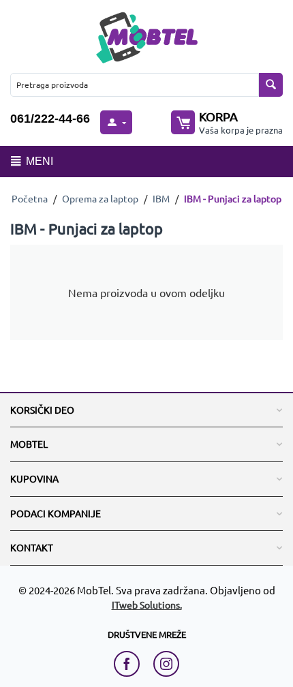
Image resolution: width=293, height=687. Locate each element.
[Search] (271, 85)
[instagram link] (166, 664)
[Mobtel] (146, 36)
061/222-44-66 (50, 118)
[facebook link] (130, 664)
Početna (30, 198)
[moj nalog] (116, 122)
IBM (161, 198)
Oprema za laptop (100, 198)
